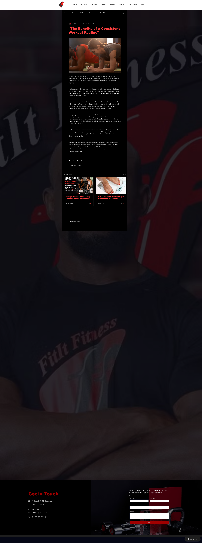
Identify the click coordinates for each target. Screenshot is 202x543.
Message (132, 511)
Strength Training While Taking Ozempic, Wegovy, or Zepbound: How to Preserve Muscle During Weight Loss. (78, 197)
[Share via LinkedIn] (77, 160)
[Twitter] (36, 516)
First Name (132, 498)
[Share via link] (81, 160)
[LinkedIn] (39, 516)
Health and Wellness (103, 13)
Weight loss (82, 13)
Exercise (91, 13)
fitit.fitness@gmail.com (37, 512)
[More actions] (120, 24)
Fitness (74, 13)
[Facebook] (32, 516)
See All (124, 174)
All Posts (66, 13)
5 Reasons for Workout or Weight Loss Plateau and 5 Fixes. (111, 197)
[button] (124, 13)
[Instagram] (29, 516)
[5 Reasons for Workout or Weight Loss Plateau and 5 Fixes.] (111, 185)
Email (131, 505)
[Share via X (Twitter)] (73, 160)
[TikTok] (45, 516)
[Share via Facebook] (69, 160)
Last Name (153, 498)
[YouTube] (42, 516)
